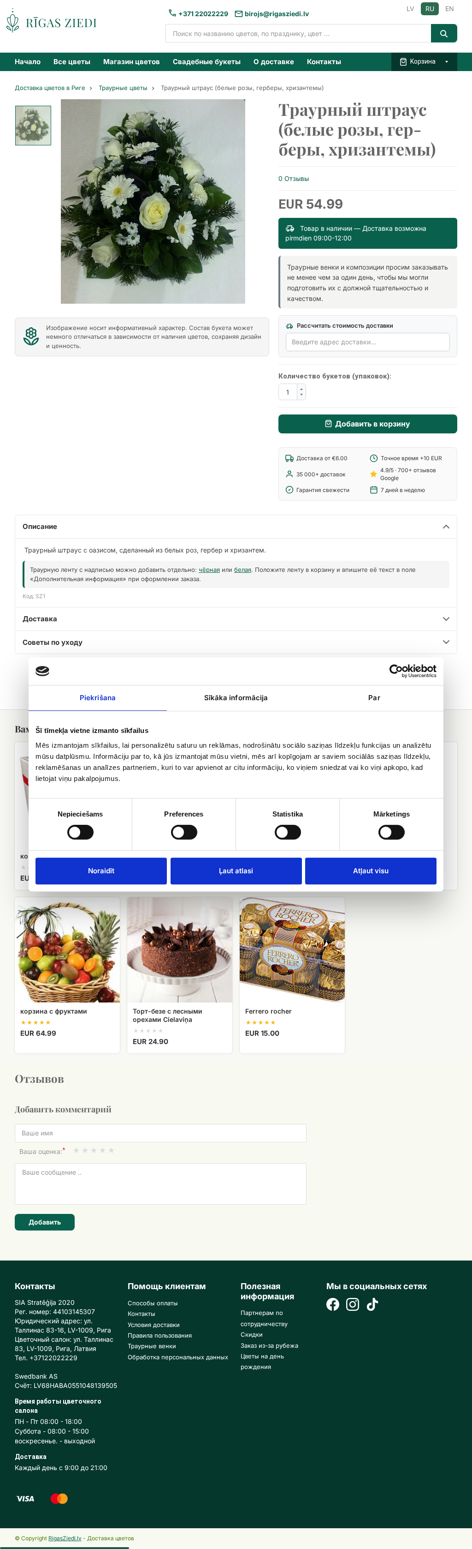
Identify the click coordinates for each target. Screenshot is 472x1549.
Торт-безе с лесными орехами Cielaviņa (167, 1015)
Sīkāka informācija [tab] (236, 697)
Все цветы (71, 61)
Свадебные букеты (207, 61)
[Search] (444, 33)
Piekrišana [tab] (98, 697)
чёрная (209, 569)
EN (449, 8)
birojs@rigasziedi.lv (277, 14)
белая (242, 569)
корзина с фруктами (53, 1011)
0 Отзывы (293, 178)
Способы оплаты (153, 1303)
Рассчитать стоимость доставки (344, 325)
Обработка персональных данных (178, 1357)
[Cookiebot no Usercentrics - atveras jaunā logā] (396, 671)
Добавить (45, 1222)
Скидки (252, 1334)
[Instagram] (352, 1305)
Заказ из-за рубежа (269, 1345)
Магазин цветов (131, 61)
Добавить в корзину (372, 423)
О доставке (274, 61)
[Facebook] (332, 1305)
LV (410, 8)
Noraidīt (101, 870)
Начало (28, 61)
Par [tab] (374, 697)
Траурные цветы (123, 88)
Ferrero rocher (268, 1011)
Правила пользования (160, 1335)
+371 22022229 (203, 14)
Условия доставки (154, 1324)
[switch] (179, 829)
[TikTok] (372, 1305)
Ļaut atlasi (236, 870)
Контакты (324, 61)
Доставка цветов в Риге (50, 88)
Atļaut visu (371, 870)
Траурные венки (152, 1346)
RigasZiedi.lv (65, 1538)
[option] (33, 125)
